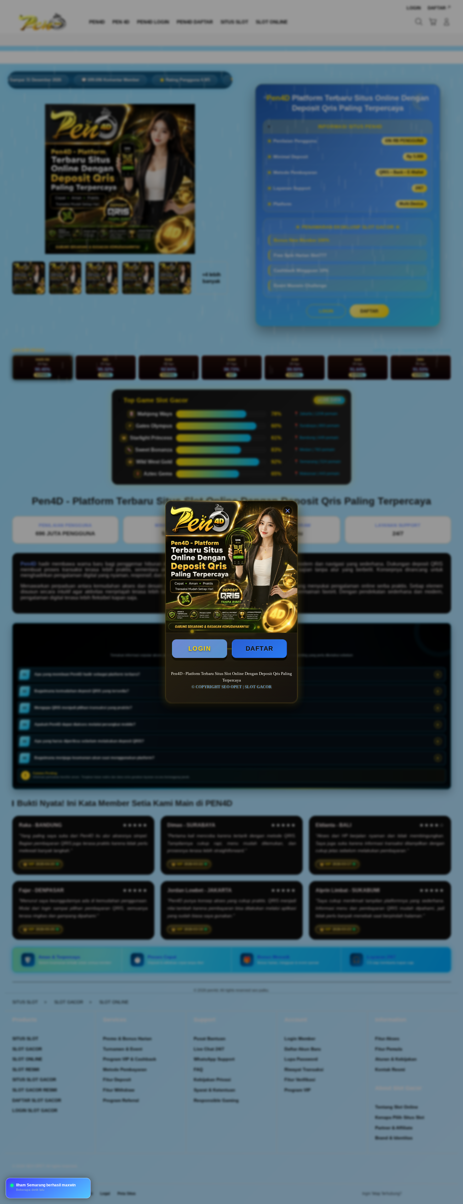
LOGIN (199, 648)
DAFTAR (259, 648)
